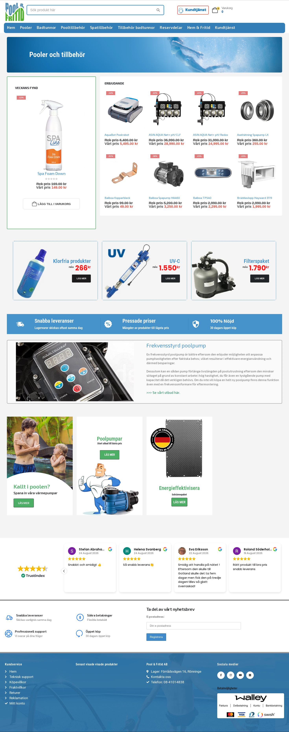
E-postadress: (155, 616)
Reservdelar (171, 27)
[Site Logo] (15, 12)
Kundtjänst (225, 27)
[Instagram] (230, 675)
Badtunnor (46, 27)
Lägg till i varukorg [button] (54, 204)
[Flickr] (250, 675)
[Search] (158, 10)
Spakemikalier (51, 169)
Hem (11, 27)
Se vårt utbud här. (166, 392)
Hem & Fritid (198, 27)
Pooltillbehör (73, 27)
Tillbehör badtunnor (136, 27)
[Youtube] (240, 675)
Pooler (26, 27)
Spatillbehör (101, 27)
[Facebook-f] (221, 675)
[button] (281, 571)
